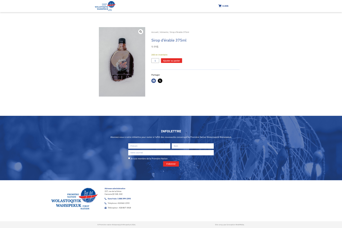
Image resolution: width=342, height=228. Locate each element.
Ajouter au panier (171, 60)
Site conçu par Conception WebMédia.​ (229, 225)
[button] (140, 31)
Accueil (154, 32)
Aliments (164, 32)
